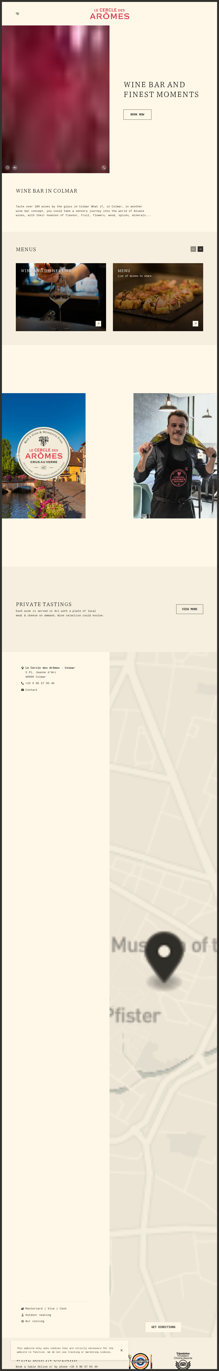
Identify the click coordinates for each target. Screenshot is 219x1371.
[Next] (200, 249)
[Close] (121, 1350)
